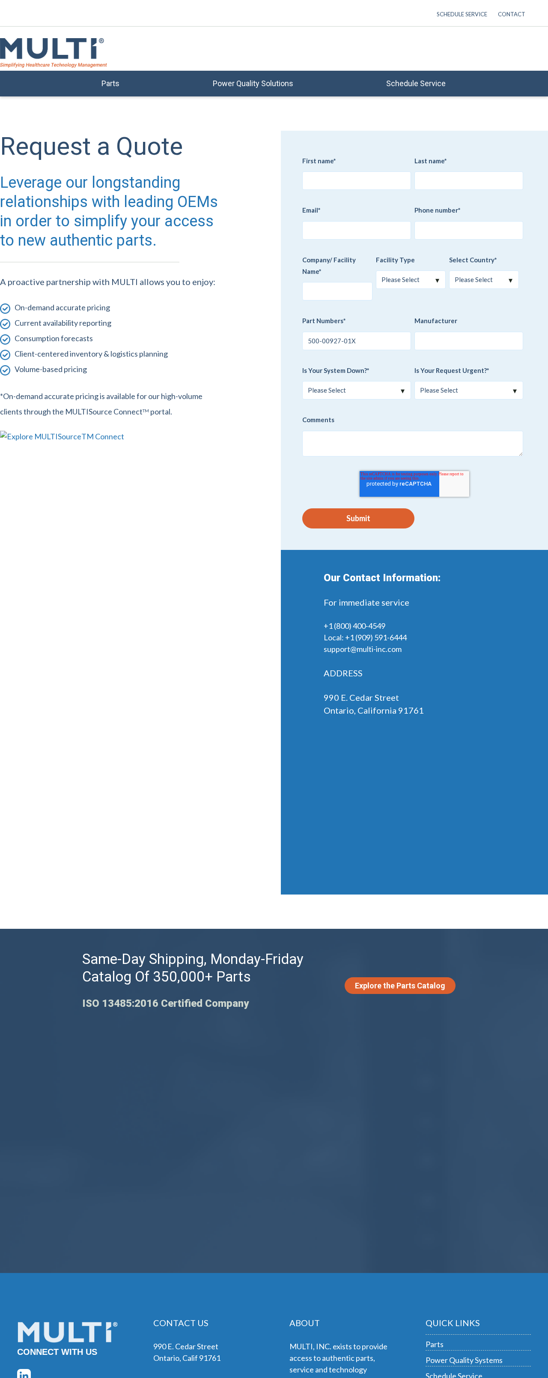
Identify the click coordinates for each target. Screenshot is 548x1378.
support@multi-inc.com (363, 649)
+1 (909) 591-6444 (376, 637)
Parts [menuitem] (110, 83)
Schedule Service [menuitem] (462, 14)
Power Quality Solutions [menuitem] (253, 83)
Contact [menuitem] (511, 14)
